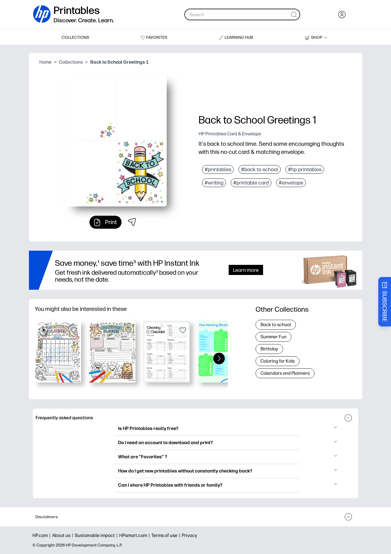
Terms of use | (166, 535)
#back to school (259, 169)
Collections (71, 62)
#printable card (251, 183)
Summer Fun (273, 336)
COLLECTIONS (75, 37)
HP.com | (42, 535)
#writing (214, 183)
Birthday (269, 349)
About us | (63, 535)
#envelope (291, 183)
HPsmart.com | (135, 535)
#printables (218, 169)
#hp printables (305, 169)
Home (45, 62)
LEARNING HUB (239, 37)
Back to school (275, 324)
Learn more (246, 270)
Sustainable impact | (97, 535)
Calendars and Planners (285, 373)
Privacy (189, 535)
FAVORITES (156, 37)
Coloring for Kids (277, 361)
